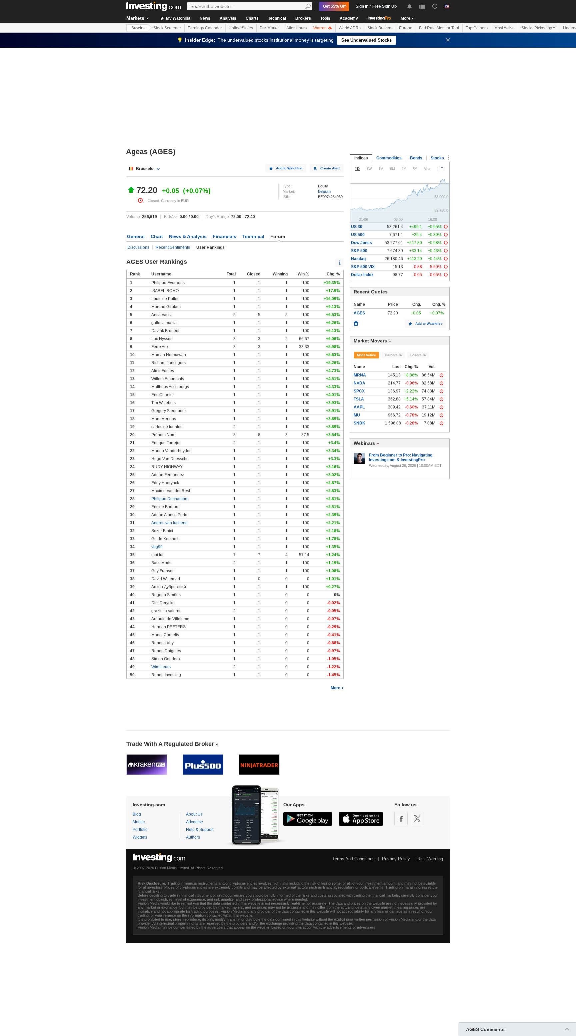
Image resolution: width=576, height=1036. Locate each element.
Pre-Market (270, 28)
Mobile (139, 822)
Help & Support (200, 829)
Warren (320, 28)
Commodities (389, 158)
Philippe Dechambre (170, 498)
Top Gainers (477, 28)
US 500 (358, 234)
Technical (277, 18)
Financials (224, 236)
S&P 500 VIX (363, 266)
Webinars (364, 443)
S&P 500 (359, 250)
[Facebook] (401, 818)
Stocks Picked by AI (538, 28)
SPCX (359, 391)
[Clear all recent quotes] (356, 321)
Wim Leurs (161, 667)
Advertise (194, 822)
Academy (349, 18)
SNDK (359, 423)
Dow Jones (361, 242)
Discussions (138, 247)
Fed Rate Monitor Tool (439, 28)
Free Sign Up (384, 6)
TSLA (359, 399)
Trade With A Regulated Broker (170, 744)
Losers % (418, 355)
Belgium (324, 191)
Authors (193, 837)
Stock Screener (167, 28)
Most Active (504, 28)
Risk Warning (430, 858)
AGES (359, 313)
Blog (137, 814)
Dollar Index (362, 274)
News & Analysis (188, 236)
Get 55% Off (334, 6)
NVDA (359, 383)
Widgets (140, 837)
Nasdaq (358, 258)
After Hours (296, 28)
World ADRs (350, 28)
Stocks (138, 28)
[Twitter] (417, 818)
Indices (361, 158)
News (205, 18)
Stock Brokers (379, 28)
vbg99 (157, 547)
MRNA (360, 375)
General (136, 236)
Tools (325, 18)
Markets (135, 18)
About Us (194, 814)
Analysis (228, 18)
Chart (157, 236)
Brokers (303, 18)
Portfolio (140, 829)
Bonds (416, 158)
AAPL (359, 407)
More (335, 688)
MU (357, 415)
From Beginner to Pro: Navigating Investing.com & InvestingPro (400, 457)
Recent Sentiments (173, 247)
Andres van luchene (169, 523)
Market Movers (370, 340)
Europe (405, 28)
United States (241, 28)
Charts (252, 18)
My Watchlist (177, 18)
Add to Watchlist (289, 168)
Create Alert (330, 168)
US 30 (356, 226)
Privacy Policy (396, 858)
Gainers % (393, 355)
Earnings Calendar (205, 28)
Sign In (362, 6)
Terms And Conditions (353, 858)
